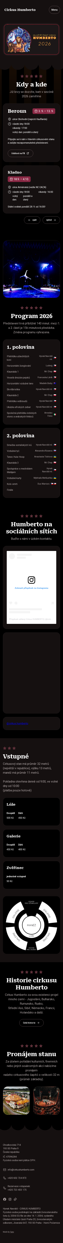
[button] (54, 10)
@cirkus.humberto (17, 723)
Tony (12, 1232)
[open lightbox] (16, 1100)
